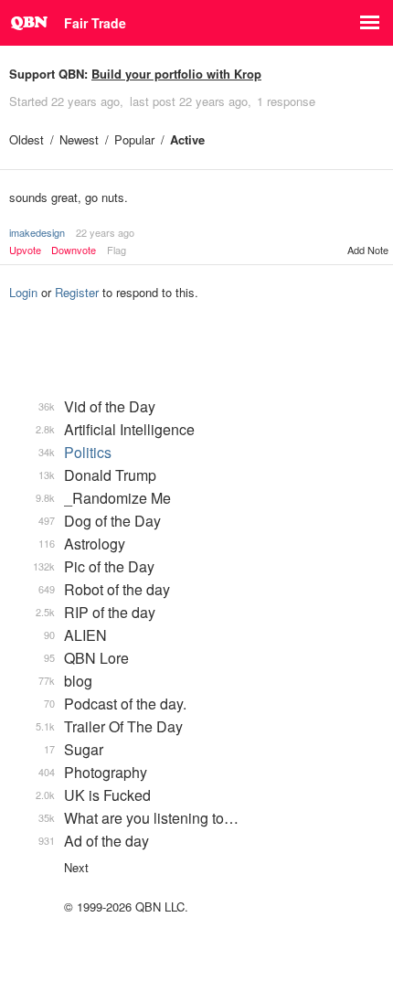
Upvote (25, 250)
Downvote (73, 250)
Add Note (367, 249)
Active (187, 139)
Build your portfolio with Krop (176, 73)
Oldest (26, 139)
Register (77, 292)
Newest (79, 139)
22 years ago (105, 232)
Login (23, 292)
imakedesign (37, 232)
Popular (134, 139)
